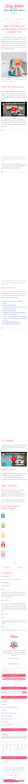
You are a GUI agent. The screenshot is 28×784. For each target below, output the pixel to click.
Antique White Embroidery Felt (10, 312)
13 (14, 744)
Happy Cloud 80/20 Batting (9, 305)
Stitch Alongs (4, 704)
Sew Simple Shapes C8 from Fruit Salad (17, 316)
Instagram (3, 494)
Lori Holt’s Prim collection (9, 301)
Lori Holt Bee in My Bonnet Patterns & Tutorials (14, 20)
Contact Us (14, 772)
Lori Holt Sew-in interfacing (9, 310)
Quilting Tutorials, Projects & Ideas (9, 713)
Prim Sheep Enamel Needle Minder (11, 322)
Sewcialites (3, 710)
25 (6, 749)
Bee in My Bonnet (8, 18)
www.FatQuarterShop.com (14, 658)
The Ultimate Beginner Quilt (7, 724)
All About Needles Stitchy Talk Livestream (11, 447)
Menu (14, 13)
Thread (8, 23)
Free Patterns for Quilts (18, 767)
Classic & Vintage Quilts (6, 716)
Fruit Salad (18, 119)
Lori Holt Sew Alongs (18, 768)
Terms (13, 683)
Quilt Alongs (4, 701)
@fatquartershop (18, 494)
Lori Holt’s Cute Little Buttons (10, 314)
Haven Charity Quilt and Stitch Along (9, 707)
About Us (23, 771)
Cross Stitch (7, 768)
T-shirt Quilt (15, 771)
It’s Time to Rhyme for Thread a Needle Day (13, 477)
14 (17, 744)
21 (17, 746)
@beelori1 (3, 495)
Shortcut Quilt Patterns (6, 718)
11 (6, 744)
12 (10, 744)
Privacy (16, 683)
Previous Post (7, 567)
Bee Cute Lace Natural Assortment (11, 307)
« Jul (2, 753)
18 (6, 746)
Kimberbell (22, 312)
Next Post (20, 567)
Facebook (17, 492)
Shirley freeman (4, 582)
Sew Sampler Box (5, 721)
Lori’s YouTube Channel (7, 91)
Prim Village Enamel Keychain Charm (12, 324)
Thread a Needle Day (16, 23)
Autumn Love (11, 119)
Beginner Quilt (6, 771)
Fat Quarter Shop (19, 18)
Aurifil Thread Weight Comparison (14, 769)
